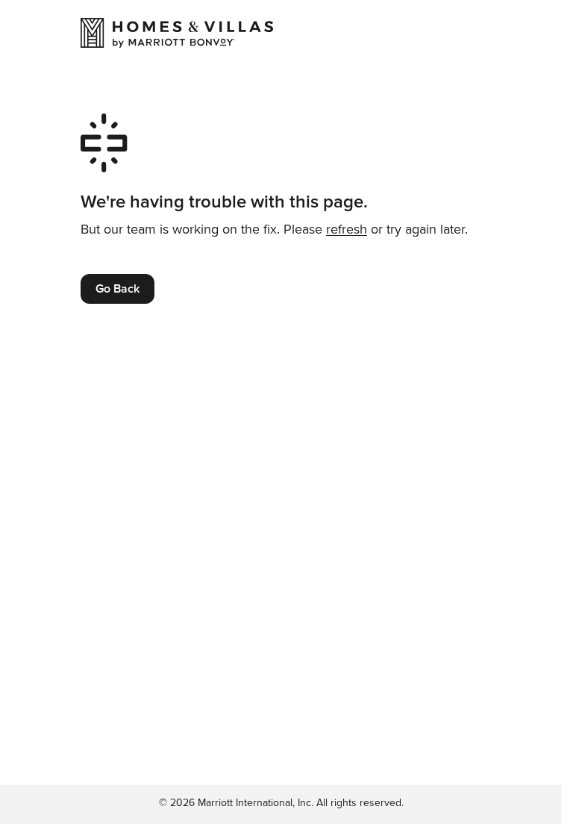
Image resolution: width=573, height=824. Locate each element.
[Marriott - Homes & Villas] (177, 33)
